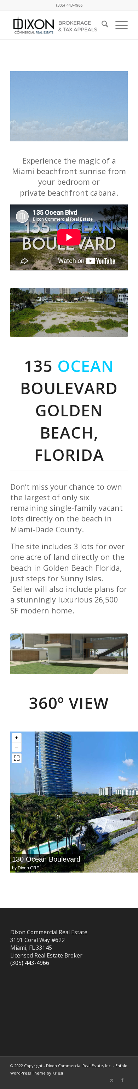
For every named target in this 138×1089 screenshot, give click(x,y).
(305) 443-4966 (29, 963)
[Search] (101, 25)
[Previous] (26, 312)
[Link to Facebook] (122, 1080)
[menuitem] (101, 25)
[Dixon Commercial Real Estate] (57, 25)
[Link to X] (112, 1080)
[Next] (111, 312)
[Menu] (118, 25)
